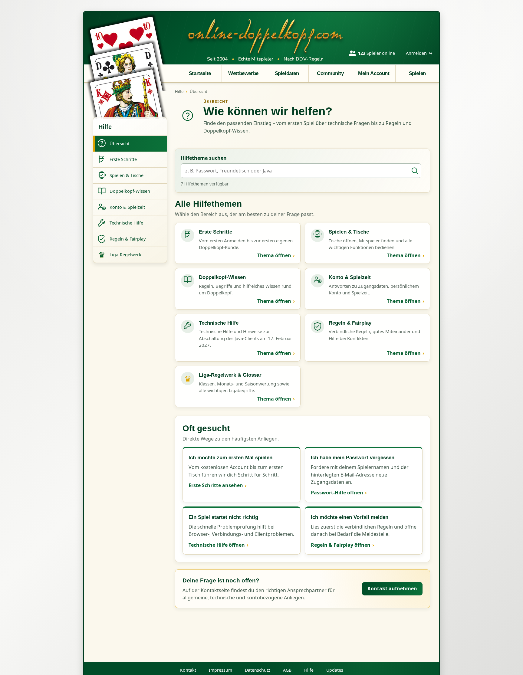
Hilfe (179, 91)
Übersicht (198, 91)
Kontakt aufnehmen (392, 588)
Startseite (200, 73)
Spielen (417, 73)
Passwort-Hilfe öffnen (337, 492)
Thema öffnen (274, 255)
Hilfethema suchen (204, 158)
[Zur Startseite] (265, 36)
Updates (334, 670)
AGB (287, 670)
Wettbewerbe (243, 73)
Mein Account (373, 73)
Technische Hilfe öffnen (217, 545)
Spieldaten (287, 73)
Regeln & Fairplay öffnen (340, 545)
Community (330, 73)
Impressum (220, 670)
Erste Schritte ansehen (216, 485)
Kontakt (188, 670)
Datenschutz (257, 670)
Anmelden (419, 53)
